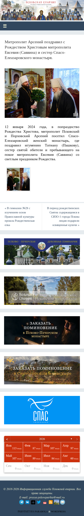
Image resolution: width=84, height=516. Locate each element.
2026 (42, 439)
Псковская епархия (33, 8)
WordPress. (58, 511)
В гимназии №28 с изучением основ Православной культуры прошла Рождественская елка (19, 216)
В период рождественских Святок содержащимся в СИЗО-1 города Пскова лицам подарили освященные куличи (63, 216)
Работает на (26, 511)
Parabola (41, 511)
